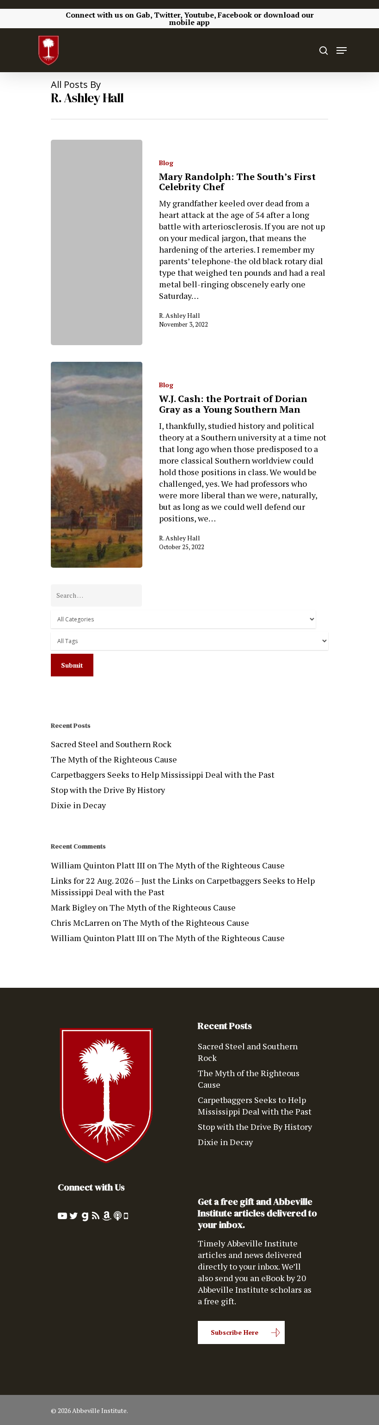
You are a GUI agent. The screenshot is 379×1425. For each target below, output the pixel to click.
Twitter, (168, 15)
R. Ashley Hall (179, 315)
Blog (166, 162)
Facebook (235, 15)
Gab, (144, 15)
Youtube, (200, 15)
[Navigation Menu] (341, 50)
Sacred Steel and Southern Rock (111, 744)
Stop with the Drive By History (108, 789)
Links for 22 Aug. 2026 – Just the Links (122, 880)
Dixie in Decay (78, 805)
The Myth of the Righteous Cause (114, 759)
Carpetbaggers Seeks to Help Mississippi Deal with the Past (163, 774)
